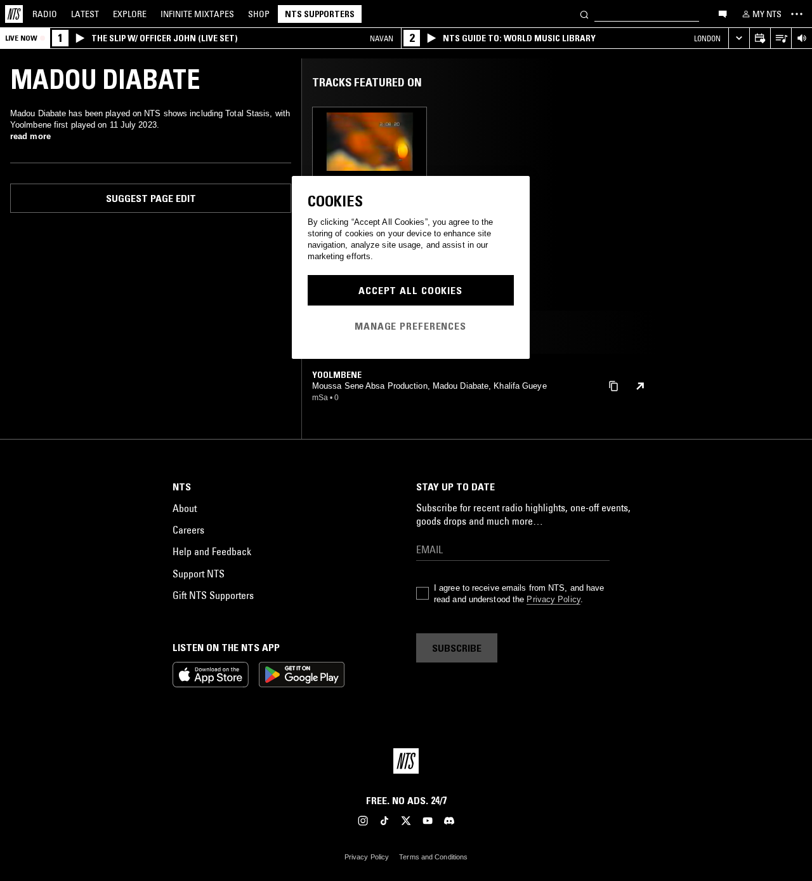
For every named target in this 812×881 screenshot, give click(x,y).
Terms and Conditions (433, 857)
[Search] (584, 14)
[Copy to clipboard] (613, 385)
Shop (259, 14)
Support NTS (199, 573)
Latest (85, 14)
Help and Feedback (212, 551)
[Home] (14, 14)
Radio (44, 14)
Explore (130, 14)
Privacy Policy (553, 599)
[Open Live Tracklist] (780, 38)
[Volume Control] (801, 38)
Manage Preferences (410, 325)
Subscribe (456, 648)
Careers (188, 529)
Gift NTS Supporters (213, 595)
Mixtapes (197, 14)
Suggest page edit (151, 198)
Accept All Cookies (410, 290)
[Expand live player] (738, 38)
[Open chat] (722, 13)
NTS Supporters (320, 14)
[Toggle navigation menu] (797, 14)
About (185, 508)
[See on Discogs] (640, 386)
